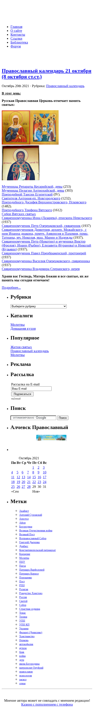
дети (21, 659)
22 (34, 482)
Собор (22, 605)
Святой (23, 601)
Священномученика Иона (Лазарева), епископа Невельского (47, 218)
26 (18, 486)
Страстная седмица (29, 608)
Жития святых (21, 347)
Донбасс (23, 546)
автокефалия (26, 644)
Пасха (22, 565)
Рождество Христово (30, 593)
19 (18, 482)
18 (13, 482)
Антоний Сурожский (30, 514)
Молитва (24, 557)
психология (25, 675)
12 (18, 477)
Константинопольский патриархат (37, 550)
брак (21, 652)
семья (22, 683)
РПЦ (22, 585)
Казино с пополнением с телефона (47, 704)
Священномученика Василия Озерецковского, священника (46, 261)
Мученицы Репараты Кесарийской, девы (32, 186)
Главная (16, 27)
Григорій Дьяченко (29, 542)
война (22, 655)
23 (39, 482)
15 (34, 477)
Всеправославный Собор (32, 538)
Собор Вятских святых (19, 214)
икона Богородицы (29, 663)
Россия (23, 597)
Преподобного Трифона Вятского (27, 210)
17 (44, 477)
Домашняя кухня (23, 328)
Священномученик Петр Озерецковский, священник (41, 226)
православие (26, 671)
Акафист (24, 510)
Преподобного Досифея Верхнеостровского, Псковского (44, 202)
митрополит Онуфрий (31, 667)
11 (12, 477)
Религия (23, 589)
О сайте (16, 30)
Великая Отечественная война (35, 530)
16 (39, 477)
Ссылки (16, 38)
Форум (15, 46)
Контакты (17, 34)
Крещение (24, 554)
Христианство (27, 636)
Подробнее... (11, 287)
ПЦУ (22, 561)
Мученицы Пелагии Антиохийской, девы (33, 190)
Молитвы (17, 324)
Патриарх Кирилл (29, 573)
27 (23, 486)
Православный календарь (65, 86)
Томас (22, 612)
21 (29, 482)
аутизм (23, 648)
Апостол (24, 518)
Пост (22, 581)
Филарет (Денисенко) (30, 632)
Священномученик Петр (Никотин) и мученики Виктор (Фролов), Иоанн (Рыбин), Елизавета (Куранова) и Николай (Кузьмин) (46, 245)
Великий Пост (27, 534)
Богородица (25, 526)
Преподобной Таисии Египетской (27, 194)
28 (29, 486)
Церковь (23, 640)
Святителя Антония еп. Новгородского (31, 198)
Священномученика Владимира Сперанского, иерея (41, 269)
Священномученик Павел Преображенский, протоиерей (44, 253)
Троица (23, 616)
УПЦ (22, 620)
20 (23, 482)
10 (44, 472)
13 (23, 477)
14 (29, 477)
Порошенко (25, 577)
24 (44, 482)
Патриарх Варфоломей (31, 569)
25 (13, 486)
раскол (22, 679)
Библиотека (19, 42)
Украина (23, 628)
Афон (22, 522)
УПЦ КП (24, 624)
